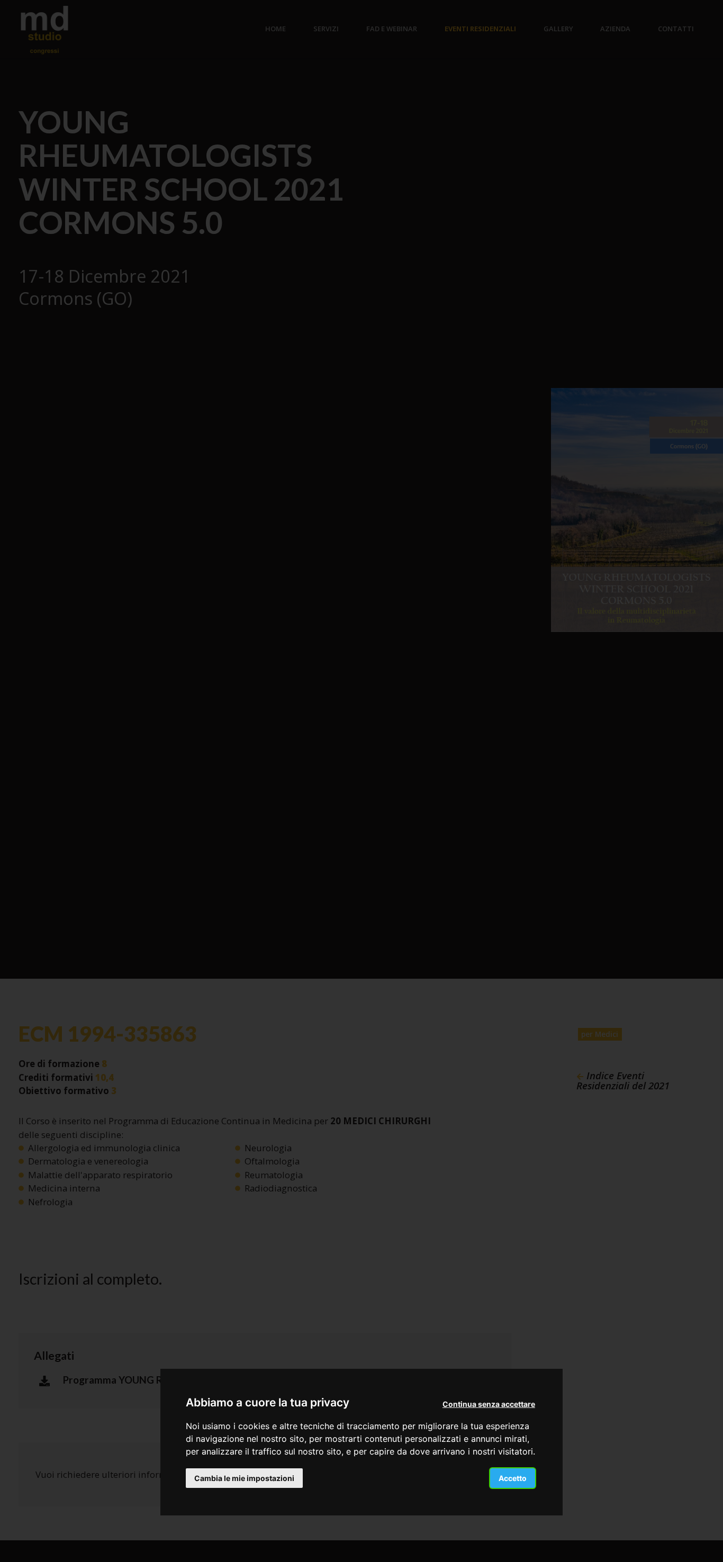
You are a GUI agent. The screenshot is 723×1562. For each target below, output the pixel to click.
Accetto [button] (513, 1477)
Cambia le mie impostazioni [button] (244, 1477)
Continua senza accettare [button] (488, 1404)
